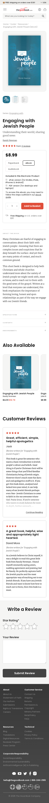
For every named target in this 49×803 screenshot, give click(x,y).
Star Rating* (11, 620)
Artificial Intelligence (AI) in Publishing (21, 765)
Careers (7, 712)
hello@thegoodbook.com (16, 780)
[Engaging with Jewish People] (20, 372)
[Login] (39, 9)
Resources (23, 24)
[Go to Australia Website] (25, 785)
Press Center (9, 745)
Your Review (11, 637)
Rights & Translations (13, 708)
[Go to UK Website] (13, 785)
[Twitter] (25, 773)
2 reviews (26, 146)
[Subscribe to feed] (14, 773)
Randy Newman (10, 140)
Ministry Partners (32, 711)
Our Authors (9, 701)
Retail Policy (30, 715)
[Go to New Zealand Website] (31, 785)
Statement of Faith (12, 697)
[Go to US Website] (19, 785)
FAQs (26, 718)
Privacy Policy (30, 735)
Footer (13, 24)
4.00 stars (11, 526)
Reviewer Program (11, 742)
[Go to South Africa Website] (37, 785)
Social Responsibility (12, 758)
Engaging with (16, 113)
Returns (28, 701)
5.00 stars (13, 433)
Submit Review (24, 673)
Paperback (13, 163)
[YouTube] (19, 773)
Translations (9, 735)
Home (6, 24)
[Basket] (45, 10)
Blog (5, 731)
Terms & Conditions (33, 738)
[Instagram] (34, 773)
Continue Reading (34, 512)
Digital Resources (11, 738)
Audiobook (13, 169)
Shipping (28, 697)
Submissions (9, 705)
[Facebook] (30, 773)
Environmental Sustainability (16, 761)
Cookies (28, 731)
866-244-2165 (39, 780)
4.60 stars (9, 146)
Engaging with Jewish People (18, 393)
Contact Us (29, 694)
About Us (7, 694)
